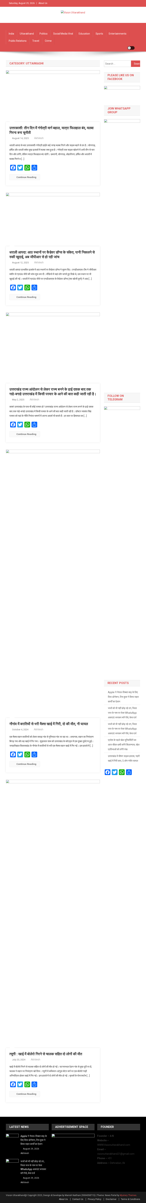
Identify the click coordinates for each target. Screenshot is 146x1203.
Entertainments (117, 33)
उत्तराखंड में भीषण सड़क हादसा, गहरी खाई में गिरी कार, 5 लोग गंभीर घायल (124, 758)
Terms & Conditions (130, 1199)
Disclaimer (111, 1199)
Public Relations (18, 40)
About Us (42, 3)
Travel (35, 40)
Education (84, 33)
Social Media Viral (63, 33)
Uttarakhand (27, 33)
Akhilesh (39, 138)
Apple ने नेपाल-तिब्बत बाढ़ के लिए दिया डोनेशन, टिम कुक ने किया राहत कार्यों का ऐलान (123, 697)
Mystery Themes (128, 1195)
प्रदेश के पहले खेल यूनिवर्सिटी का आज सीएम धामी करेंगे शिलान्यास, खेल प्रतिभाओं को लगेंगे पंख (123, 745)
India (11, 33)
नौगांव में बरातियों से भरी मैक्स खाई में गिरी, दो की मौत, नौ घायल (48, 724)
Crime (48, 40)
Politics (44, 33)
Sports (99, 33)
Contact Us (77, 1199)
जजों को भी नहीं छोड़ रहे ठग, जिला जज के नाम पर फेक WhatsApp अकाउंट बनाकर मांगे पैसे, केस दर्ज (122, 713)
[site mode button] (131, 48)
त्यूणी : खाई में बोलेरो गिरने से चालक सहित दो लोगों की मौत (45, 1054)
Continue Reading (26, 177)
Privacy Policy (94, 1199)
